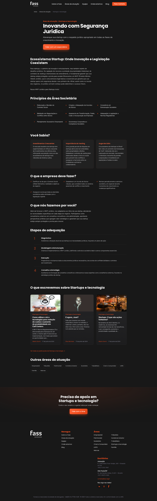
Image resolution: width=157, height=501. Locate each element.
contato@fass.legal (104, 479)
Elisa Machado (70, 341)
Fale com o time (78, 411)
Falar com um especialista (56, 47)
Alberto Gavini (36, 341)
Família (34, 370)
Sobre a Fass (57, 4)
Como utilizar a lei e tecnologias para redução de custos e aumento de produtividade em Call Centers (43, 321)
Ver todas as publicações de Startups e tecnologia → (47, 351)
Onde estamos (96, 4)
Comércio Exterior (71, 366)
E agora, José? (72, 317)
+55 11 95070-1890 (103, 475)
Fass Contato (119, 4)
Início (35, 12)
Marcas (43, 370)
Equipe (85, 4)
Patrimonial (57, 366)
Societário (84, 366)
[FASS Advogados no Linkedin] (99, 486)
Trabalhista (95, 366)
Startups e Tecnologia (40, 314)
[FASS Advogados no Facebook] (108, 486)
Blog (107, 4)
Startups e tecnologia (119, 444)
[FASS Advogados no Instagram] (104, 486)
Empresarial (36, 366)
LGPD (121, 366)
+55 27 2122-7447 (103, 467)
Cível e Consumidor (109, 366)
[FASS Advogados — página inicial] (34, 4)
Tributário (47, 366)
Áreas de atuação (72, 4)
